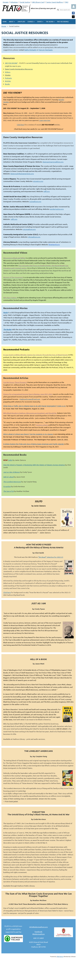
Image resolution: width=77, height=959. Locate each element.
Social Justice (25, 2)
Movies (8, 75)
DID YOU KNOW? (11, 63)
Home (3, 26)
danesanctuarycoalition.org (53, 162)
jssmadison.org (35, 201)
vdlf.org (46, 191)
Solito (10, 460)
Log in (73, 6)
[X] (73, 16)
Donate (5, 2)
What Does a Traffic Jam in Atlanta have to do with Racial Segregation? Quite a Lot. (34, 406)
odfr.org (14, 219)
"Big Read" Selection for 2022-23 (50, 557)
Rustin (5, 312)
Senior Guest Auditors (54, 2)
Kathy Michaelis (30, 50)
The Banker (7, 329)
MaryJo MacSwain (45, 50)
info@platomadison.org (38, 927)
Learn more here (44, 120)
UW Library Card (38, 2)
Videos (7, 72)
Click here (20, 125)
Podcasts (8, 78)
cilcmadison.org (34, 237)
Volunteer (14, 2)
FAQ (66, 2)
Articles (8, 81)
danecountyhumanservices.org (22, 174)
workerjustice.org (56, 209)
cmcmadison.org (29, 229)
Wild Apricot (60, 956)
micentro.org (38, 181)
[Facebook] (73, 13)
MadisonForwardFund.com (30, 399)
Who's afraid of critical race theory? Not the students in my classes (28, 434)
